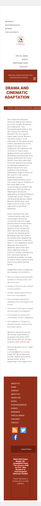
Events (14, 408)
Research (15, 412)
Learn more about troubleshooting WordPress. (20, 491)
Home (10, 108)
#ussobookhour (18, 405)
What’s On (15, 398)
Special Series (17, 415)
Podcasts (15, 419)
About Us (15, 383)
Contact (15, 391)
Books (14, 401)
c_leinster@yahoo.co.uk (17, 352)
